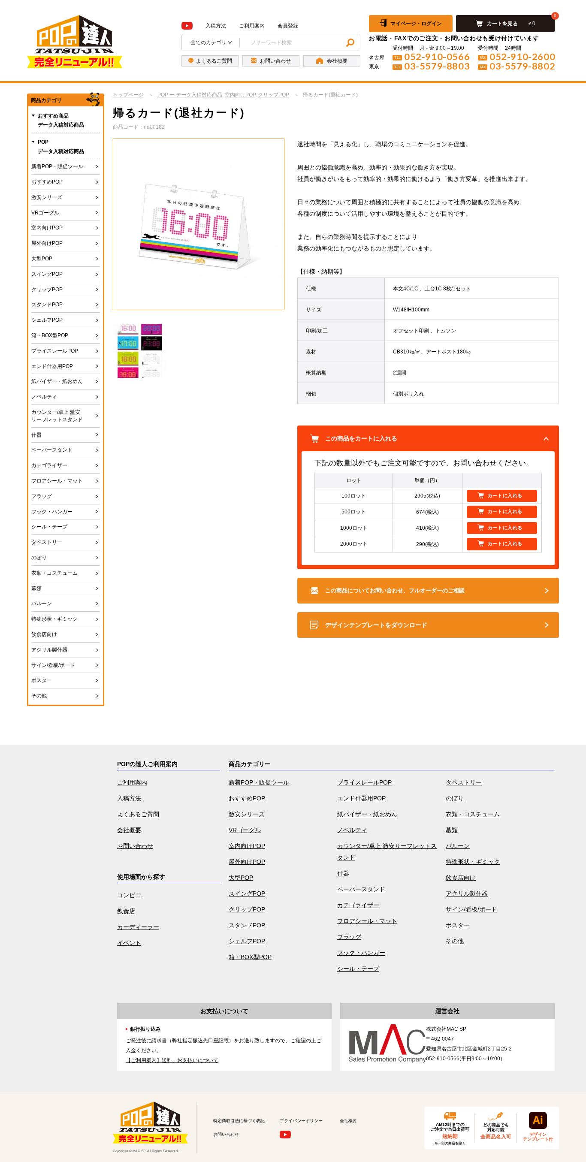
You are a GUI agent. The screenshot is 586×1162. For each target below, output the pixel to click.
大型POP (41, 259)
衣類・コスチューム (54, 573)
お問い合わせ (135, 845)
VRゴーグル (45, 213)
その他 (39, 696)
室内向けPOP (47, 228)
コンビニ (129, 895)
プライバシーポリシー (301, 1120)
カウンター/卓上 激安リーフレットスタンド (57, 416)
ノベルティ (44, 397)
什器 (36, 435)
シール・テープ (49, 527)
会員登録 (288, 26)
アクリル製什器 (49, 650)
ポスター (41, 680)
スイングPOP (47, 274)
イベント (129, 942)
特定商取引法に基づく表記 (239, 1120)
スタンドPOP (47, 305)
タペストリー (46, 542)
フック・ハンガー (51, 512)
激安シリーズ (46, 197)
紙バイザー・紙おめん (57, 381)
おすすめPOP (47, 182)
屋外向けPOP (47, 243)
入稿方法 (215, 26)
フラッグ (41, 496)
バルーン (41, 604)
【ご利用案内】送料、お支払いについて (172, 1060)
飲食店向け (44, 634)
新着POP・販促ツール (57, 166)
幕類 (36, 589)
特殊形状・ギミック (54, 619)
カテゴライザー (49, 465)
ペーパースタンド (51, 450)
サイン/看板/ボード (53, 665)
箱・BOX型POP (49, 335)
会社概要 (129, 830)
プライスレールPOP (54, 351)
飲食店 (126, 911)
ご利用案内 (252, 26)
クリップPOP (47, 290)
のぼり (39, 558)
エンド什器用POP (52, 366)
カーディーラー (138, 927)
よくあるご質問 (138, 814)
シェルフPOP (47, 320)
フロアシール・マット (57, 481)
